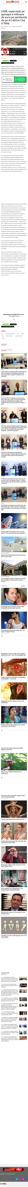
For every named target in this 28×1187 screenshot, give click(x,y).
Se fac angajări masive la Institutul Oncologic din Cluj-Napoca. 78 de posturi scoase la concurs (13, 580)
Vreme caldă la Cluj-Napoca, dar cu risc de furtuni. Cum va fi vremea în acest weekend (13, 532)
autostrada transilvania (10, 333)
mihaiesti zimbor (9, 335)
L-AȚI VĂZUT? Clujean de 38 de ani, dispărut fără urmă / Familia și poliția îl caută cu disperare (10, 1033)
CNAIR (22, 333)
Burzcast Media (19, 1182)
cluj (18, 333)
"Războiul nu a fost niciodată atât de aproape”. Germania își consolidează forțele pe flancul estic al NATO (9, 999)
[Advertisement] (14, 188)
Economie (3, 28)
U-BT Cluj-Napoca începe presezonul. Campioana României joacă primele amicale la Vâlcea (9, 1013)
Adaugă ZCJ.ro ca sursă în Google (9, 79)
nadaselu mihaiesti (18, 335)
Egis (3, 335)
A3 (2, 333)
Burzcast (13, 1182)
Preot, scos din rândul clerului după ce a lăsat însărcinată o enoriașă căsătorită (9, 985)
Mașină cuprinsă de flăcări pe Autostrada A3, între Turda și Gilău (13, 555)
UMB (3, 338)
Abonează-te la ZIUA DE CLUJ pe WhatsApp (21, 79)
